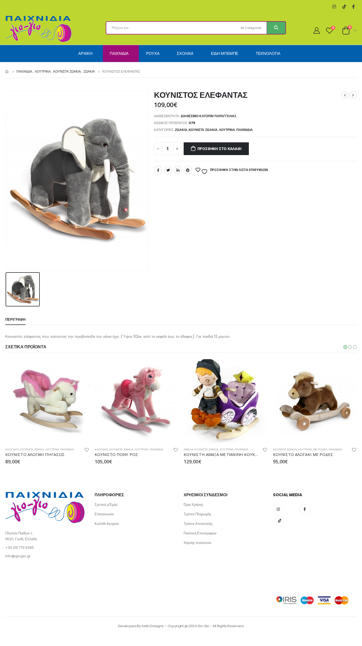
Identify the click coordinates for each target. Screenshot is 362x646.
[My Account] (316, 30)
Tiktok (279, 520)
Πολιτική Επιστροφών (200, 533)
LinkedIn (178, 170)
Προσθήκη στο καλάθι (219, 148)
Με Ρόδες (320, 449)
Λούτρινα (227, 130)
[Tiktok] (344, 6)
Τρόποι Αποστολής (198, 523)
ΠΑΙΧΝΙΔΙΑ (119, 53)
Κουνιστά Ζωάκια (203, 130)
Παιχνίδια (244, 130)
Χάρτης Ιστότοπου (197, 542)
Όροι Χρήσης (193, 504)
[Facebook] (353, 6)
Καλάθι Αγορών (107, 523)
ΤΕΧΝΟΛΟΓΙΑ (268, 53)
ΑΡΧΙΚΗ (85, 53)
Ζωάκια (181, 130)
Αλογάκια (12, 449)
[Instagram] (334, 6)
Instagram (278, 509)
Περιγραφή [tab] (15, 319)
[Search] (276, 28)
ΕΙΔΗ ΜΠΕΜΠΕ (224, 53)
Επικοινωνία (104, 514)
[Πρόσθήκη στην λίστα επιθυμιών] (86, 450)
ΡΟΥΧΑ (152, 53)
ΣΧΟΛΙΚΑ (185, 53)
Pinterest (188, 170)
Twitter (168, 170)
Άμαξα (188, 449)
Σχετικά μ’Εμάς (106, 504)
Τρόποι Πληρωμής (197, 514)
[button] (345, 347)
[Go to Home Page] (7, 71)
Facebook (158, 170)
